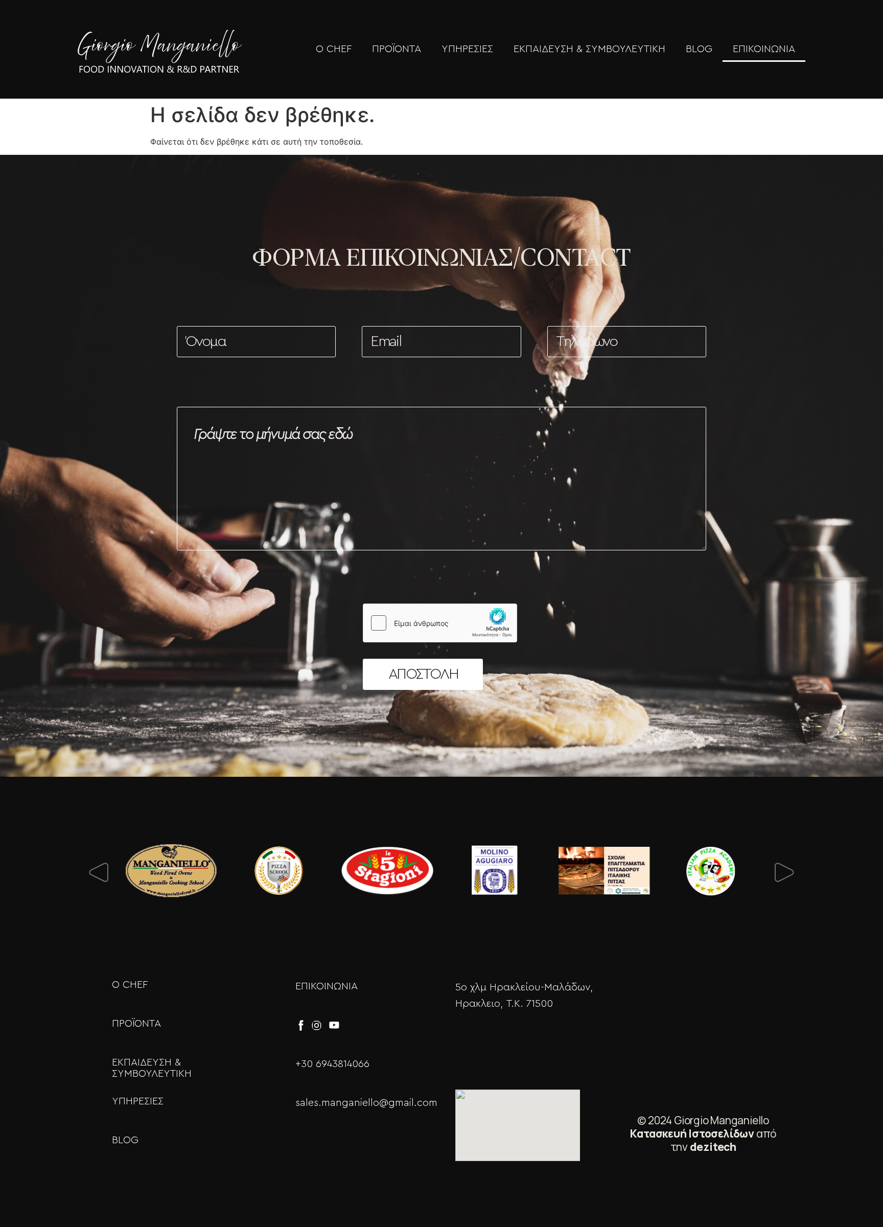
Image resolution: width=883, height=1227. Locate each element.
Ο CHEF (334, 49)
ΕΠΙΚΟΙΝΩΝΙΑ (764, 49)
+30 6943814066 (332, 1064)
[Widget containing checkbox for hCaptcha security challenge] (440, 623)
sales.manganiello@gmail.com (366, 1103)
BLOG (699, 49)
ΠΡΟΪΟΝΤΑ (396, 49)
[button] (96, 872)
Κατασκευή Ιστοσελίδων (692, 1133)
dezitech (713, 1147)
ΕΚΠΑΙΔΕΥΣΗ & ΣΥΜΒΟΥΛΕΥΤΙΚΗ (589, 49)
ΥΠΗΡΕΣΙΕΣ (467, 49)
